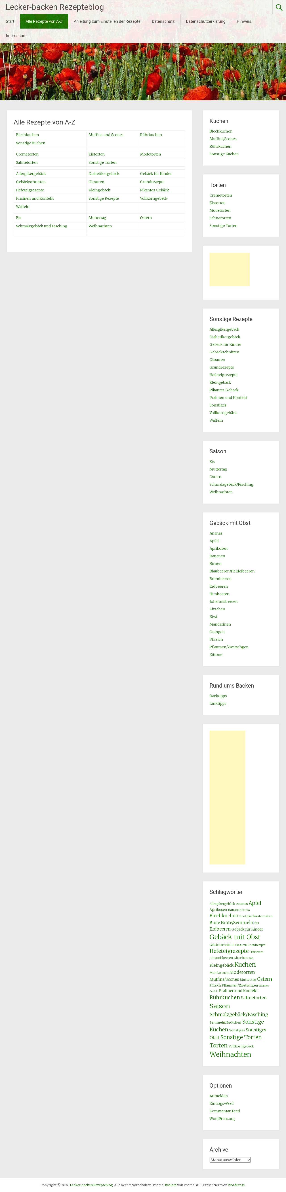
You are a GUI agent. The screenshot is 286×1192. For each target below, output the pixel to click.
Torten (219, 1045)
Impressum (16, 35)
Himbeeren (219, 594)
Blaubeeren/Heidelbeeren (232, 571)
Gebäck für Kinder (156, 173)
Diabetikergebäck (104, 173)
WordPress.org (222, 1118)
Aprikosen (219, 548)
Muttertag (97, 218)
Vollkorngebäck (153, 198)
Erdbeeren (219, 586)
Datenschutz (163, 21)
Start (10, 21)
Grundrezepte (152, 182)
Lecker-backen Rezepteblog (55, 7)
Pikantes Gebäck (154, 190)
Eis (18, 218)
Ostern (146, 218)
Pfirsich (216, 639)
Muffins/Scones (223, 139)
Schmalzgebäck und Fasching (41, 226)
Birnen (216, 563)
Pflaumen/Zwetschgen (229, 647)
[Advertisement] (230, 269)
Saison (220, 1006)
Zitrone (216, 654)
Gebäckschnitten (31, 182)
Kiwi (213, 616)
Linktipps (218, 703)
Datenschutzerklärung (205, 21)
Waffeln (22, 206)
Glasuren (96, 182)
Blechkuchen (27, 135)
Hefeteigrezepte (30, 190)
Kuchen (245, 964)
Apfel (214, 541)
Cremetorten (27, 154)
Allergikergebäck (31, 173)
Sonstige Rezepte (104, 198)
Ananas (216, 533)
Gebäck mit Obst (235, 937)
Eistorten (97, 154)
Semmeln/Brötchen (225, 1022)
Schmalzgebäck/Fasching (231, 484)
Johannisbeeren (224, 601)
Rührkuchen (151, 135)
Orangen (217, 632)
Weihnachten (100, 226)
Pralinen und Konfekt (35, 198)
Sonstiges (218, 405)
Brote (215, 922)
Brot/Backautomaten (255, 916)
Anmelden (219, 1096)
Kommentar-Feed (225, 1111)
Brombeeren (221, 578)
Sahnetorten (27, 162)
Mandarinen (220, 624)
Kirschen (217, 609)
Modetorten (150, 154)
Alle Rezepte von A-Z (44, 21)
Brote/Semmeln (237, 922)
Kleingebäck (99, 190)
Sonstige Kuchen (30, 143)
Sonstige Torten (103, 162)
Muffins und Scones (106, 135)
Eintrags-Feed (222, 1103)
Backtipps (218, 696)
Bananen (217, 556)
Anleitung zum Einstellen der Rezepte (107, 21)
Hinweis (244, 21)
